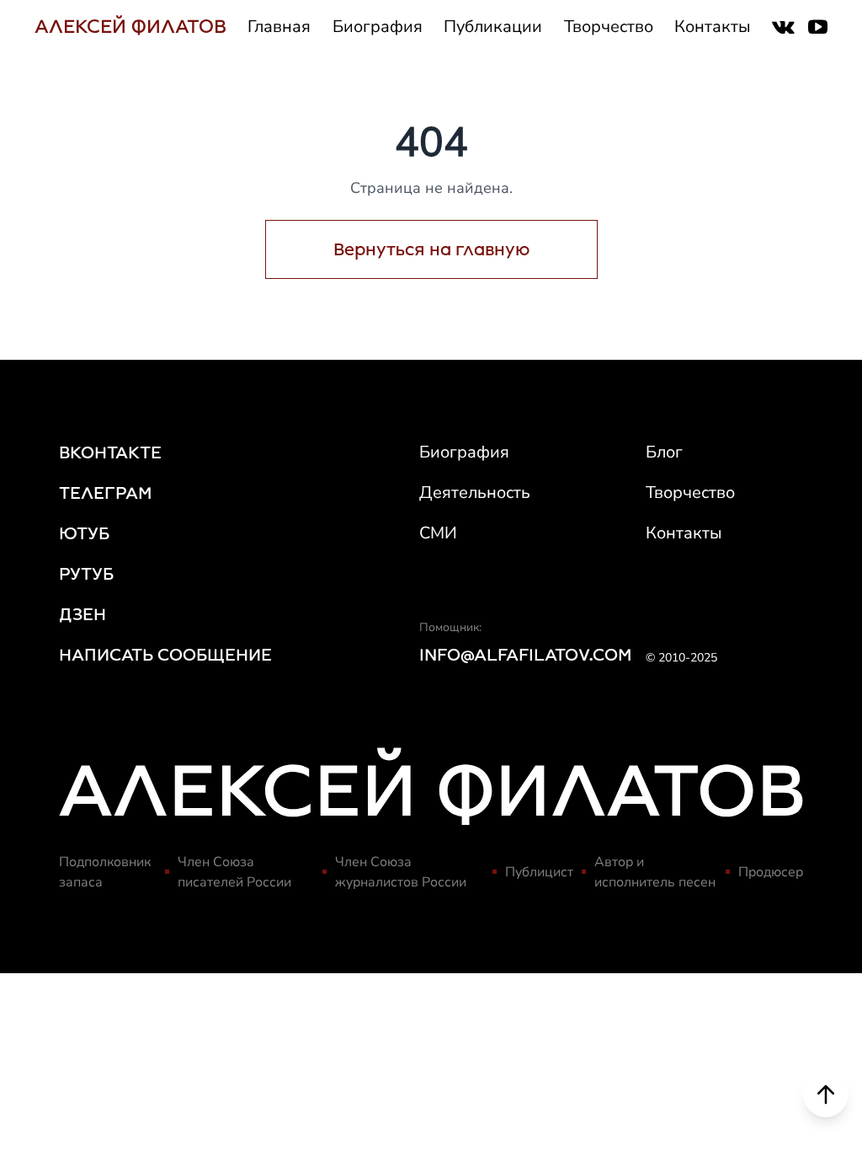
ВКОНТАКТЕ (110, 452)
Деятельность (474, 492)
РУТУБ (86, 574)
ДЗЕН (82, 614)
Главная (279, 26)
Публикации (493, 26)
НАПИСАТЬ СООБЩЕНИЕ (165, 655)
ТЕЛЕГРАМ (105, 493)
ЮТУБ (84, 533)
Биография (378, 26)
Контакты (712, 26)
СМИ (438, 533)
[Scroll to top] (826, 1094)
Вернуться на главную (431, 249)
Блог (664, 452)
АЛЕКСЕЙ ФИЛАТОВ (130, 26)
